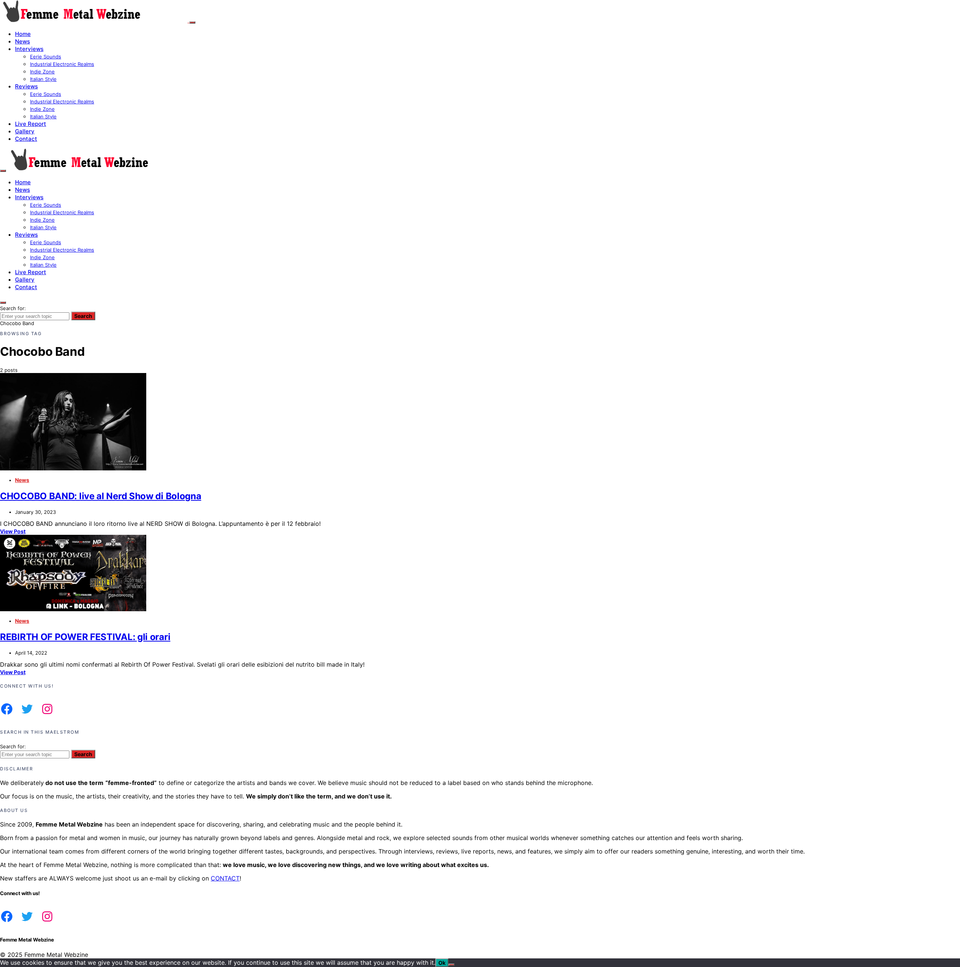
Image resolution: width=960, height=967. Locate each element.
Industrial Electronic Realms (62, 64)
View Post (13, 531)
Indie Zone (42, 72)
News (22, 41)
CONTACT (225, 878)
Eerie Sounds (45, 57)
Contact (26, 138)
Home (23, 33)
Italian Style (43, 79)
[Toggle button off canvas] (192, 22)
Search (83, 316)
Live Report (30, 123)
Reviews (26, 86)
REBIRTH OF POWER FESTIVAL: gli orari (85, 636)
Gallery (24, 131)
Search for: (13, 308)
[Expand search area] (3, 171)
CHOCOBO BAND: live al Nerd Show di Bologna (100, 496)
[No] (451, 965)
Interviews (29, 48)
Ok (442, 963)
